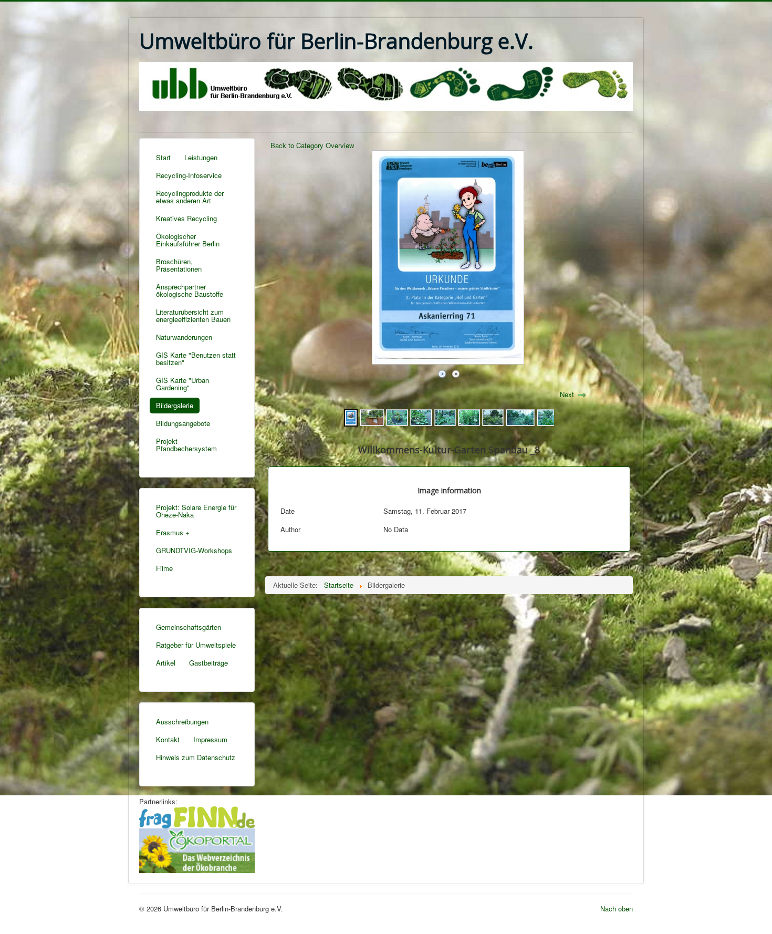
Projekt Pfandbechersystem (186, 444)
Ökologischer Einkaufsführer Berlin (188, 239)
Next (567, 394)
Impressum (210, 739)
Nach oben (616, 909)
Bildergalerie (174, 405)
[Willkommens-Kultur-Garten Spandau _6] (397, 416)
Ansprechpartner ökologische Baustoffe (189, 290)
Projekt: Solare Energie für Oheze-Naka (196, 511)
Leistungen (200, 157)
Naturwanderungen (184, 337)
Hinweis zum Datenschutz (195, 757)
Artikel (165, 663)
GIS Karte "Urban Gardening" (182, 383)
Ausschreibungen (182, 722)
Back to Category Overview (312, 145)
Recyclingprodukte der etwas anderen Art (190, 196)
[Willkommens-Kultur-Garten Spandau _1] (520, 416)
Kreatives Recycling (186, 218)
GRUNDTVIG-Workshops (194, 550)
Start (163, 157)
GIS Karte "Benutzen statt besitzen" (196, 358)
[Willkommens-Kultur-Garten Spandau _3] (469, 416)
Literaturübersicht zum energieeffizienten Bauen (193, 315)
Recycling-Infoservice (189, 175)
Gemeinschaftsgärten (188, 627)
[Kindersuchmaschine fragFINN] (197, 816)
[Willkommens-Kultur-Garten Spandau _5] (421, 416)
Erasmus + (173, 532)
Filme (164, 568)
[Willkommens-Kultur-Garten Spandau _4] (445, 416)
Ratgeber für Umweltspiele (196, 645)
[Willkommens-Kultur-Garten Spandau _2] (493, 416)
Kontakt (168, 739)
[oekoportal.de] (197, 849)
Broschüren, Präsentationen (179, 265)
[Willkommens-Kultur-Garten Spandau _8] (351, 416)
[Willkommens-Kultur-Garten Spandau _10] (548, 416)
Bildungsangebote (183, 423)
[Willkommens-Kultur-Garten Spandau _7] (372, 416)
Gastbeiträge (208, 663)
